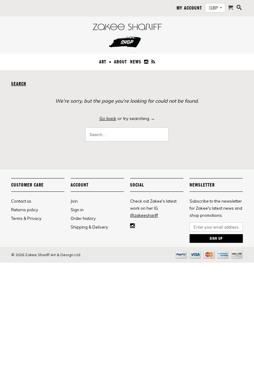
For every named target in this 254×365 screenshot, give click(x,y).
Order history (83, 218)
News (135, 62)
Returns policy (24, 209)
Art (102, 62)
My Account (189, 8)
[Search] (239, 8)
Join (74, 201)
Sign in (77, 209)
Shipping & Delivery (89, 227)
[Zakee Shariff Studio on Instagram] (146, 63)
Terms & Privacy (26, 218)
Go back (107, 118)
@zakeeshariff (144, 215)
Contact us (21, 201)
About (120, 62)
